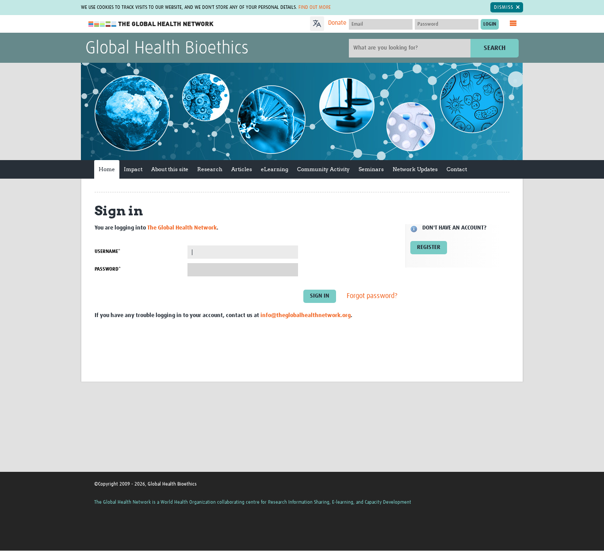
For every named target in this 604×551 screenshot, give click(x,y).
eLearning (274, 169)
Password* (108, 269)
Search (494, 48)
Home (107, 169)
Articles (241, 169)
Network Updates (415, 169)
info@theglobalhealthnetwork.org (305, 315)
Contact (457, 169)
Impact (133, 169)
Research (209, 169)
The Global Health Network (151, 24)
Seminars (371, 169)
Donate (337, 23)
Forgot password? (372, 295)
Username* (107, 251)
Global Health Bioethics (166, 48)
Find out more (314, 7)
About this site (169, 169)
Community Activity (323, 169)
